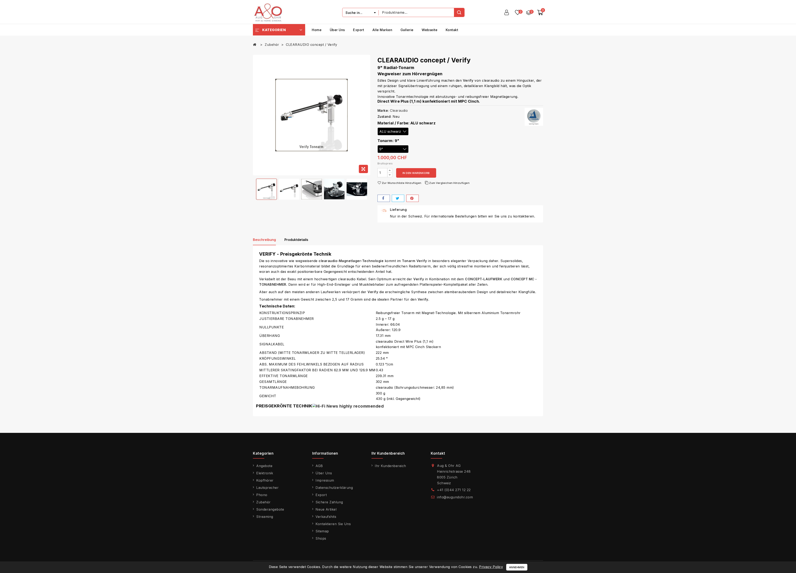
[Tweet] (398, 198)
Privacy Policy (491, 567)
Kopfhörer (265, 480)
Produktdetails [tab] (296, 240)
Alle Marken (382, 30)
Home (317, 30)
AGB (319, 466)
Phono (261, 495)
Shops (320, 538)
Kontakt (452, 30)
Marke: (383, 110)
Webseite (429, 30)
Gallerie (407, 30)
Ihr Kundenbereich (390, 466)
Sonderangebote (270, 509)
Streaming (264, 517)
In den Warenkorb (416, 173)
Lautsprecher (267, 488)
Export (358, 30)
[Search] (459, 12)
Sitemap (322, 531)
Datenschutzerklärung (334, 488)
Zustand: (384, 116)
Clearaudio (399, 110)
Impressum (324, 480)
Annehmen (516, 567)
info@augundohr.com (455, 497)
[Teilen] (384, 198)
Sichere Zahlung (329, 502)
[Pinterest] (412, 198)
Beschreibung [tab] (264, 240)
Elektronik (264, 473)
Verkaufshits (325, 517)
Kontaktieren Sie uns (333, 524)
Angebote (264, 466)
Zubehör (263, 502)
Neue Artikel (325, 509)
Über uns (337, 30)
